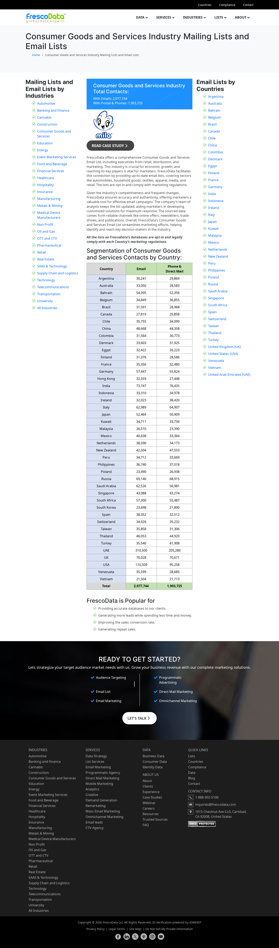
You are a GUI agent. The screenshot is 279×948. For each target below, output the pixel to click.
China (212, 145)
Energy (42, 150)
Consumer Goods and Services (52, 778)
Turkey (213, 340)
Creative (92, 794)
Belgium (214, 117)
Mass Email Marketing (103, 811)
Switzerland (217, 319)
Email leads (94, 822)
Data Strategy (96, 756)
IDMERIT (195, 922)
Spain (212, 312)
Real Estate (45, 259)
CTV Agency (95, 828)
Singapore (216, 298)
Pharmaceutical (49, 245)
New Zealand (218, 256)
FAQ (146, 825)
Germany (215, 187)
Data (140, 17)
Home (36, 55)
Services (163, 17)
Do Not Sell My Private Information (169, 929)
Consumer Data (155, 761)
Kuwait (213, 228)
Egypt (212, 166)
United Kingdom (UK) (224, 346)
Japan (212, 221)
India (212, 194)
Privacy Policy (95, 929)
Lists (218, 17)
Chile (212, 138)
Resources (151, 814)
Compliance (227, 5)
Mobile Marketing (99, 783)
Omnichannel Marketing (104, 816)
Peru (211, 263)
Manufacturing (48, 198)
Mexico (213, 242)
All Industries (47, 308)
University (45, 301)
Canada (214, 131)
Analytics (92, 789)
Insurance (45, 192)
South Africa (217, 305)
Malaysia (215, 235)
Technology (46, 280)
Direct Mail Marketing (102, 778)
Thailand (214, 333)
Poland (213, 277)
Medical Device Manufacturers (52, 839)
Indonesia (215, 201)
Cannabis (44, 117)
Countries (204, 5)
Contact (248, 5)
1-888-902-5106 (207, 797)
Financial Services (50, 171)
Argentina (215, 96)
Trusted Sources (155, 819)
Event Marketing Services (56, 157)
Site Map (135, 929)
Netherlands (217, 249)
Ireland (213, 207)
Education (45, 143)
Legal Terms (117, 929)
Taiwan (213, 326)
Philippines (216, 270)
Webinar (149, 803)
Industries (193, 17)
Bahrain (214, 110)
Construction (47, 124)
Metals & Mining (49, 205)
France (213, 180)
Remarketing (96, 805)
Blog (191, 778)
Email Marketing (98, 767)
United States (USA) (223, 353)
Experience (151, 792)
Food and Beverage (52, 164)
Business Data (153, 756)
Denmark (215, 159)
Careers (149, 808)
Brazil (212, 124)
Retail (41, 252)
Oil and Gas (46, 231)
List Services (95, 761)
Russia (213, 284)
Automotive (46, 103)
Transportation (48, 294)
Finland (213, 173)
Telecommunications (53, 287)
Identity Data (153, 767)
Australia (215, 103)
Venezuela (216, 360)
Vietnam (214, 367)
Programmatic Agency (103, 772)
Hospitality (45, 185)
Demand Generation (101, 800)
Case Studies (152, 797)
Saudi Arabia (218, 291)
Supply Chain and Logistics (57, 273)
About (240, 17)
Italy (211, 214)
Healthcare (45, 178)
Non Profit (45, 224)
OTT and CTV (47, 238)
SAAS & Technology (52, 266)
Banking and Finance (53, 110)
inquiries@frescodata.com (215, 804)
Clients (148, 786)
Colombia (215, 152)
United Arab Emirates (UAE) (229, 374)
